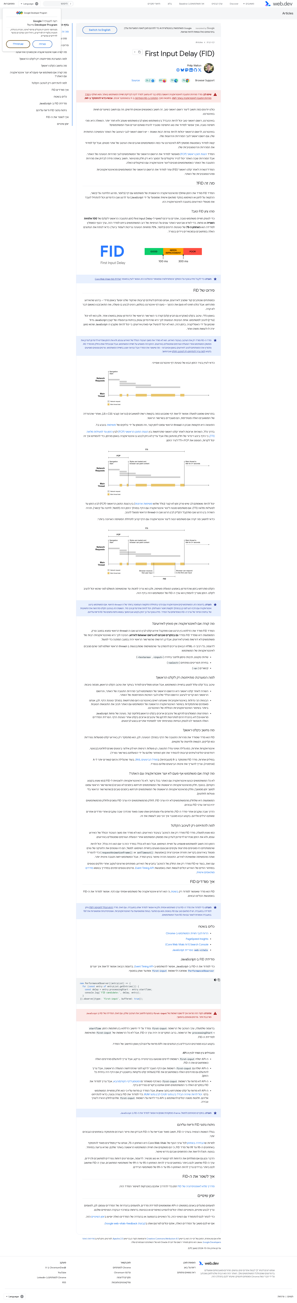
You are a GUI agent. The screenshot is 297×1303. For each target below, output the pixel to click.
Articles (287, 13)
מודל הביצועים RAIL (147, 759)
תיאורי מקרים (154, 3)
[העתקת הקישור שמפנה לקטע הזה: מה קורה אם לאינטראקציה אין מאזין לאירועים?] (149, 624)
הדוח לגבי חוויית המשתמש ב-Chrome (187, 933)
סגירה (42, 44)
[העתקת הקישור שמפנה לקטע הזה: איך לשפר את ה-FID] (180, 1177)
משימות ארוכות (143, 503)
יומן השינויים (98, 1216)
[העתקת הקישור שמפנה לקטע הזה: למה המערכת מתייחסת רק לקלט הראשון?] (153, 678)
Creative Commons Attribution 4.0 (162, 1238)
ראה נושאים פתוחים (186, 1272)
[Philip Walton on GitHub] (195, 71)
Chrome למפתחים (122, 1267)
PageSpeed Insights (197, 939)
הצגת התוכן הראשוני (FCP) (133, 431)
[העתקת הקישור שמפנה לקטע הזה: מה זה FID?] (193, 183)
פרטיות (281, 1296)
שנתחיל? (18, 44)
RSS (64, 1282)
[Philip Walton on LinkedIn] (191, 71)
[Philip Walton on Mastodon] (186, 71)
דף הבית (211, 42)
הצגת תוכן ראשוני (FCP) (193, 154)
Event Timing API (144, 868)
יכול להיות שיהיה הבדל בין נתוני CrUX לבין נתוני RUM (173, 1094)
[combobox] (58, 4)
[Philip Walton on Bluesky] (182, 71)
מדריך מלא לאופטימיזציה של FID (196, 1186)
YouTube (62, 1272)
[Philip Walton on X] (199, 71)
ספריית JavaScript (190, 950)
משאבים (250, 3)
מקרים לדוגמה (124, 1277)
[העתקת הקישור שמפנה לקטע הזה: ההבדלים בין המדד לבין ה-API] (180, 1053)
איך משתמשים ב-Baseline (191, 3)
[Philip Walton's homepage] (178, 71)
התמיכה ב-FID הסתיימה (146, 98)
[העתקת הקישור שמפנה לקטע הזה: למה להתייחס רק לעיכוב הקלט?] (168, 826)
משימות (111, 425)
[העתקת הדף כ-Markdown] (139, 52)
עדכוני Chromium (122, 1272)
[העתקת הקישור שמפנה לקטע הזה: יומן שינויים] (195, 1196)
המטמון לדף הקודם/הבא (127, 1081)
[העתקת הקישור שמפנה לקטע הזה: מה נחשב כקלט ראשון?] (180, 730)
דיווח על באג (190, 1267)
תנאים (290, 1296)
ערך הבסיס (217, 3)
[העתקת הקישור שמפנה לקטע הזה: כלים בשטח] (195, 927)
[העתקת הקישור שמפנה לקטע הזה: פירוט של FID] (190, 291)
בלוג (170, 3)
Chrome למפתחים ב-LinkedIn (51, 1277)
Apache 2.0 (118, 1238)
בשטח (174, 891)
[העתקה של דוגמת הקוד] (219, 980)
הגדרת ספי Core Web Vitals (108, 279)
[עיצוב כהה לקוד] (215, 980)
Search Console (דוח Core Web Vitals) (186, 944)
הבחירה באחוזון (196, 1143)
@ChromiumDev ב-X (55, 1267)
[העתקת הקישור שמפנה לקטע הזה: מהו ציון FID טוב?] (188, 212)
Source (136, 80)
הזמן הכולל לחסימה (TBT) (101, 907)
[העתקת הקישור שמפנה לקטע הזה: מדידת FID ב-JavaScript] (178, 959)
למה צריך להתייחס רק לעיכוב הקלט (188, 351)
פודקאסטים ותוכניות (121, 1282)
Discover (234, 3)
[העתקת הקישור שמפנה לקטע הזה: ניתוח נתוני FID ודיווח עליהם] (174, 1125)
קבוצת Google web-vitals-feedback (125, 1223)
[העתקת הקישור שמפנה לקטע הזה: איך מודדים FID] (187, 882)
